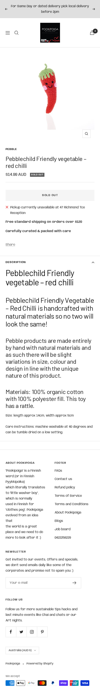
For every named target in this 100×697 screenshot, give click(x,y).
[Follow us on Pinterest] (42, 632)
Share (10, 244)
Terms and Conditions (71, 504)
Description (16, 262)
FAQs (58, 470)
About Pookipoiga (68, 512)
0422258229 (63, 537)
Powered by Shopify (40, 663)
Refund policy (65, 487)
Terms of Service (68, 495)
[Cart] (92, 32)
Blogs (59, 521)
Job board (62, 529)
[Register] (75, 582)
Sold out (50, 195)
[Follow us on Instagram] (32, 632)
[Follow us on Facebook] (11, 632)
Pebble (11, 149)
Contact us (63, 479)
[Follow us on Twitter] (21, 632)
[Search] (16, 33)
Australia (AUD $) (20, 650)
